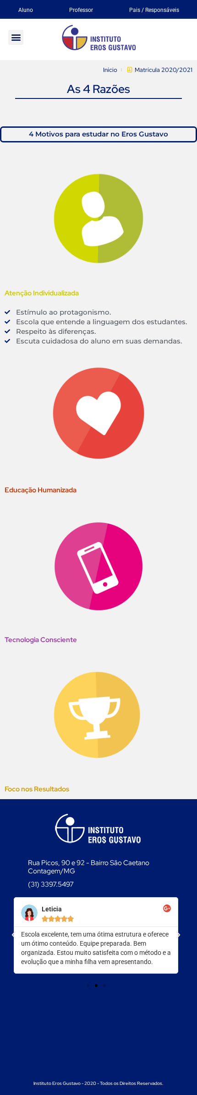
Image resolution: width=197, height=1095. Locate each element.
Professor (81, 10)
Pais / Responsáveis (154, 10)
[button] (15, 37)
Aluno (25, 10)
